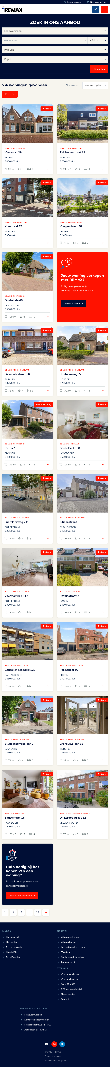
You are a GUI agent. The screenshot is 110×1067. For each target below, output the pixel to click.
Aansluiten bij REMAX (35, 1029)
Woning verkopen (70, 937)
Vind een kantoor (69, 979)
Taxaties (65, 952)
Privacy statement (53, 1056)
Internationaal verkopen (73, 947)
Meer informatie (72, 303)
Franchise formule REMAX (37, 1024)
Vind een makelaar (70, 974)
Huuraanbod (12, 942)
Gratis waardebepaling (72, 957)
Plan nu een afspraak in (21, 895)
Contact (65, 999)
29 (37, 912)
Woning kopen (68, 942)
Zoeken (101, 69)
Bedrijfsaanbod (13, 957)
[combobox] (45, 40)
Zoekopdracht (68, 962)
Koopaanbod (12, 937)
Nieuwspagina (68, 994)
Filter (8, 94)
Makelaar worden (33, 1014)
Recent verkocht (14, 947)
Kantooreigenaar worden (36, 1019)
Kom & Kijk (11, 952)
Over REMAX (68, 984)
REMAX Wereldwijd (71, 989)
